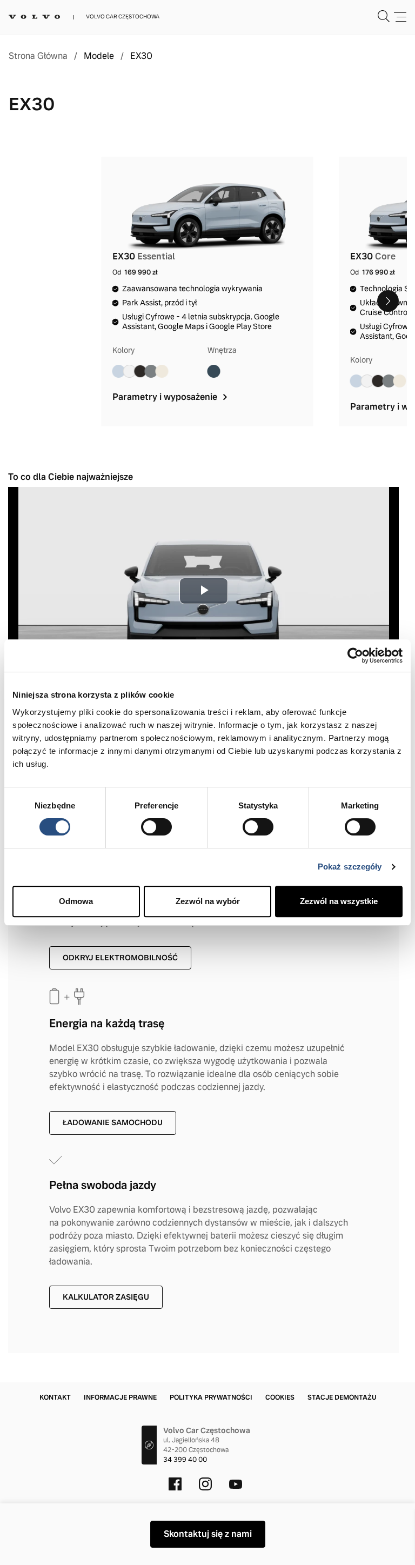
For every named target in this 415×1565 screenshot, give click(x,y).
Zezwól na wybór (208, 901)
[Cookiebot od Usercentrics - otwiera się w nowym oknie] (355, 655)
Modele (99, 56)
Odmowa (76, 901)
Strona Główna (38, 56)
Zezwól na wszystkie (339, 901)
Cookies (279, 1397)
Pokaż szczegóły (350, 866)
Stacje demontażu (341, 1397)
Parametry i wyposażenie (165, 397)
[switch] (156, 826)
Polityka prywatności (211, 1397)
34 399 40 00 (185, 1459)
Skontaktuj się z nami (208, 1534)
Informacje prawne (120, 1397)
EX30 (141, 56)
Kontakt (55, 1397)
